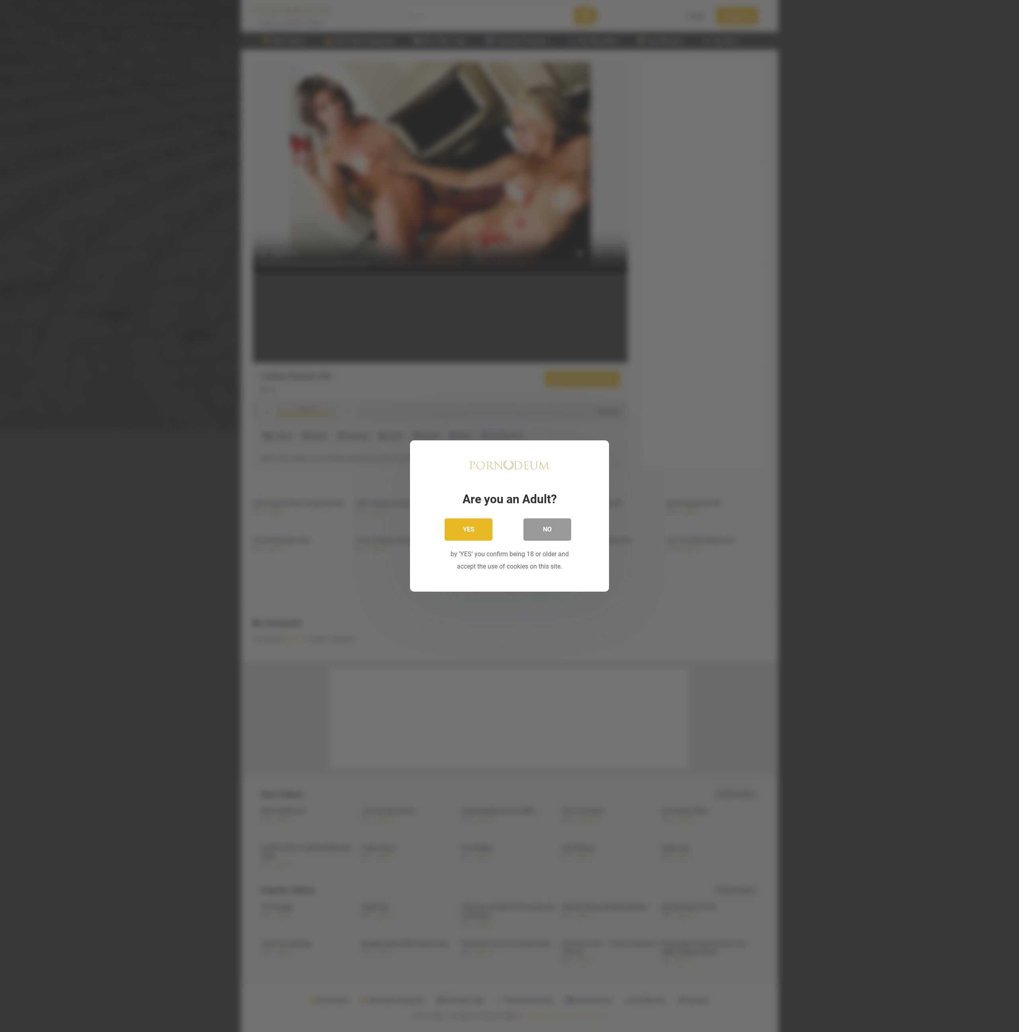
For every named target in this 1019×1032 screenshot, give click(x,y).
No (547, 529)
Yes (468, 529)
